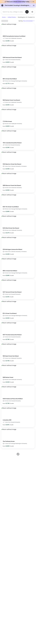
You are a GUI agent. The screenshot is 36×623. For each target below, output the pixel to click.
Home (4, 17)
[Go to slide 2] (34, 1)
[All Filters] (32, 11)
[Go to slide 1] (33, 1)
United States (12, 17)
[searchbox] (13, 11)
